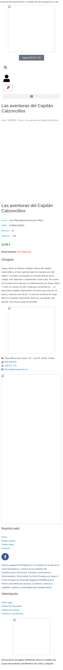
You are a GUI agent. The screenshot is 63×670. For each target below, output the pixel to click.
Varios (21, 120)
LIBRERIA (12, 120)
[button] (5, 67)
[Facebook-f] (5, 556)
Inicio (3, 120)
